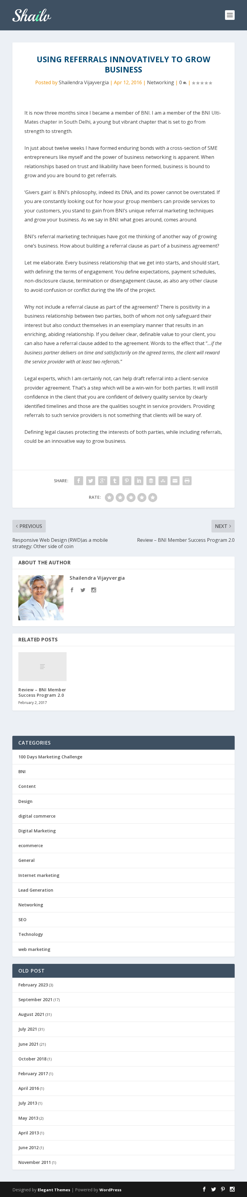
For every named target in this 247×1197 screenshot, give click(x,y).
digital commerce (36, 816)
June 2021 (28, 1044)
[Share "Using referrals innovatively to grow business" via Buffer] (151, 481)
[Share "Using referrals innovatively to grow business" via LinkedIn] (139, 481)
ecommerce (30, 845)
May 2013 (28, 1118)
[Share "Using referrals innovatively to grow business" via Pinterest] (127, 481)
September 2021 (35, 999)
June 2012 (28, 1147)
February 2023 (33, 985)
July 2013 (27, 1103)
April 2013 (28, 1133)
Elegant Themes (54, 1189)
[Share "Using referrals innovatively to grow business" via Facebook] (79, 481)
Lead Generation (35, 890)
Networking (160, 82)
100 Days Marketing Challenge (50, 757)
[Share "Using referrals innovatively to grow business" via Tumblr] (115, 481)
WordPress (110, 1189)
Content (27, 786)
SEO (22, 919)
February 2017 (33, 1073)
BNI (145, 113)
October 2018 (32, 1059)
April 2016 (28, 1088)
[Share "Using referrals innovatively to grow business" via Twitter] (91, 481)
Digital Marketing (37, 831)
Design (25, 801)
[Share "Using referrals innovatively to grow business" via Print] (187, 481)
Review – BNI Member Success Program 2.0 (42, 692)
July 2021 (27, 1029)
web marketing (34, 949)
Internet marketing (38, 875)
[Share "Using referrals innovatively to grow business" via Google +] (103, 481)
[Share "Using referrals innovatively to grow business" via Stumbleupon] (163, 481)
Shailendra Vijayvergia (84, 82)
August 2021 (31, 1014)
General (26, 860)
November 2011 (34, 1162)
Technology (30, 934)
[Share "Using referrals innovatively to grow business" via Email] (175, 481)
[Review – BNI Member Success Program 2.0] (42, 666)
